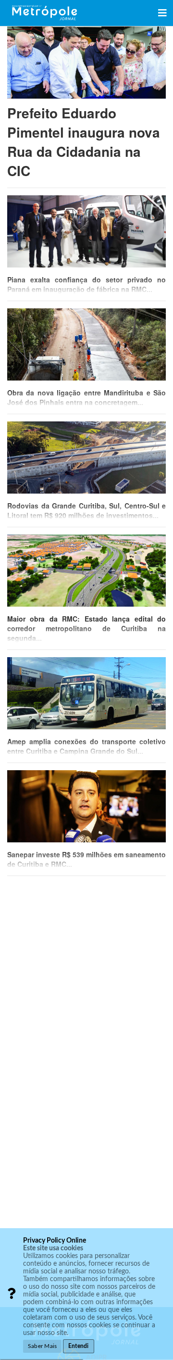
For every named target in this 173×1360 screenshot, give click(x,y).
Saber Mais (42, 1346)
